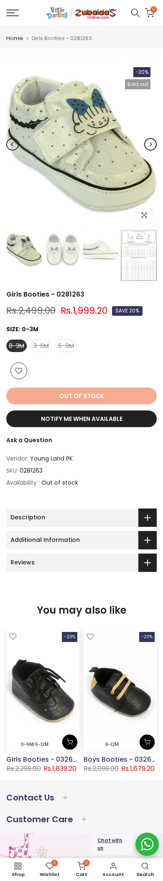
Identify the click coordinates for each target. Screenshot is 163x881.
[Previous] (12, 144)
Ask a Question (29, 440)
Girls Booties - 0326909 (45, 759)
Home (14, 38)
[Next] (150, 144)
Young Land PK (51, 458)
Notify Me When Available (81, 419)
